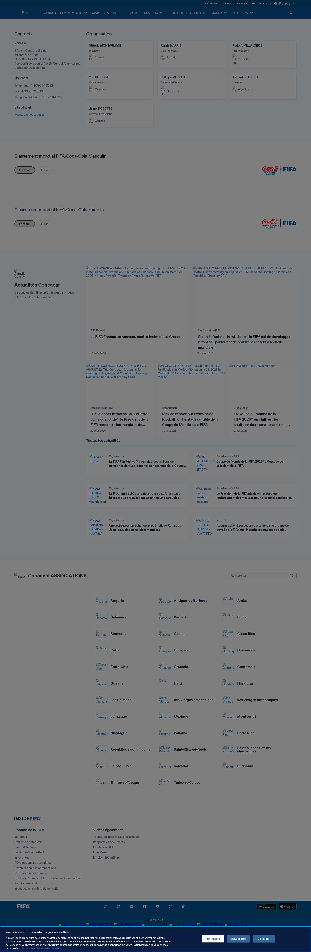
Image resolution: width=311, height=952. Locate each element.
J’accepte (264, 938)
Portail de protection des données (41, 948)
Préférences (213, 938)
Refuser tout (238, 938)
